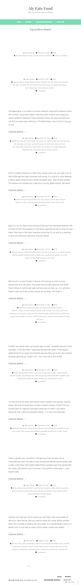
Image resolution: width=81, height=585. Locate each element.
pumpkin (37, 431)
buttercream (28, 373)
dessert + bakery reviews (26, 252)
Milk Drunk (40, 274)
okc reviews (50, 88)
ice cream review (50, 141)
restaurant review (39, 150)
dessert (18, 56)
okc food (23, 85)
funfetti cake (64, 376)
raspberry (15, 549)
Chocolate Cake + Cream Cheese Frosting (40, 166)
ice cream (39, 141)
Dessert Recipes (40, 42)
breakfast (47, 544)
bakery (15, 82)
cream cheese (56, 488)
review (49, 150)
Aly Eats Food (40, 8)
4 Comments (41, 434)
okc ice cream (60, 144)
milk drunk (64, 311)
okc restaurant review (58, 85)
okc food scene (44, 85)
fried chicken (46, 311)
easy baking (31, 202)
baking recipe (31, 199)
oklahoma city (27, 150)
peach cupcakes (34, 494)
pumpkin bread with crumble (51, 431)
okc (49, 82)
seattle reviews (41, 258)
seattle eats (40, 255)
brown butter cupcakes (41, 488)
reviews (54, 150)
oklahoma (62, 147)
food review (31, 141)
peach (65, 491)
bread (24, 428)
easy (31, 491)
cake (38, 199)
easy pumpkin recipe (61, 428)
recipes (43, 494)
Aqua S (40, 218)
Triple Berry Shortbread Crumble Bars (40, 510)
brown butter (28, 488)
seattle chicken (54, 313)
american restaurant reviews (45, 308)
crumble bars (16, 546)
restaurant (13, 313)
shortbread (23, 549)
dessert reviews (41, 82)
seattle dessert (29, 255)
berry (20, 544)
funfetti (56, 376)
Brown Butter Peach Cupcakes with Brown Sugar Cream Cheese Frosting (40, 449)
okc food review (32, 85)
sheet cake (43, 379)
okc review (41, 88)
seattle (20, 255)
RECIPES (29, 22)
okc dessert (64, 82)
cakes (59, 373)
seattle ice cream (61, 255)
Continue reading (16, 131)
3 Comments (41, 205)
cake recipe (45, 199)
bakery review (24, 82)
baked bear (16, 141)
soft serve (50, 258)
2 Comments (41, 497)
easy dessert (48, 376)
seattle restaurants (40, 316)
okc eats (16, 85)
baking (22, 199)
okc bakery (55, 82)
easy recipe (16, 431)
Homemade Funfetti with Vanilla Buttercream (40, 337)
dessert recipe (27, 56)
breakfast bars (57, 544)
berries (14, 544)
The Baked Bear (40, 104)
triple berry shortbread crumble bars (54, 549)
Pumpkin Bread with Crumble (41, 395)
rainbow (35, 379)
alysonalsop (29, 53)
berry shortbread (28, 544)
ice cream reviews (63, 141)
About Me (60, 22)
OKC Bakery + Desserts (40, 69)
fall (32, 431)
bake (18, 199)
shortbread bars (34, 549)
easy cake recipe (58, 202)
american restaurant (26, 308)
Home (19, 22)
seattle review (30, 258)
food (54, 53)
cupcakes (64, 488)
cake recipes (54, 199)
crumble (66, 544)
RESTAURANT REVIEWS (44, 22)
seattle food (49, 255)
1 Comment (41, 91)
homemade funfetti (25, 379)
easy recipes (25, 431)
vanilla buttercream (54, 379)
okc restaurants (31, 88)
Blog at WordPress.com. (28, 580)
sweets (48, 494)
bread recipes (32, 428)
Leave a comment (61, 56)
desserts (48, 56)
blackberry (39, 544)
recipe (65, 431)
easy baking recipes (44, 202)
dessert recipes (38, 56)
